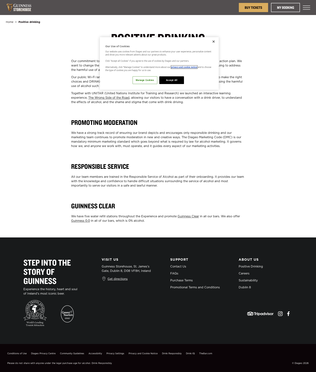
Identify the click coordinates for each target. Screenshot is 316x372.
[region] (159, 63)
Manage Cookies (145, 80)
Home (9, 21)
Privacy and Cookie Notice (143, 353)
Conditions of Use (17, 353)
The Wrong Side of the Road (108, 97)
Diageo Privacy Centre (43, 353)
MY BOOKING (285, 7)
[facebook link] (288, 313)
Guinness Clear (188, 216)
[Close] (214, 42)
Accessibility (95, 353)
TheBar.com (205, 353)
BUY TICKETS (253, 7)
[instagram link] (280, 313)
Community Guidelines (72, 353)
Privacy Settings (115, 353)
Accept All (171, 80)
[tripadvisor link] (260, 313)
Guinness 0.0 (80, 220)
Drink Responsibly (172, 353)
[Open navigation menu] (306, 7)
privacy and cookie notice (184, 67)
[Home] (21, 8)
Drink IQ (190, 353)
